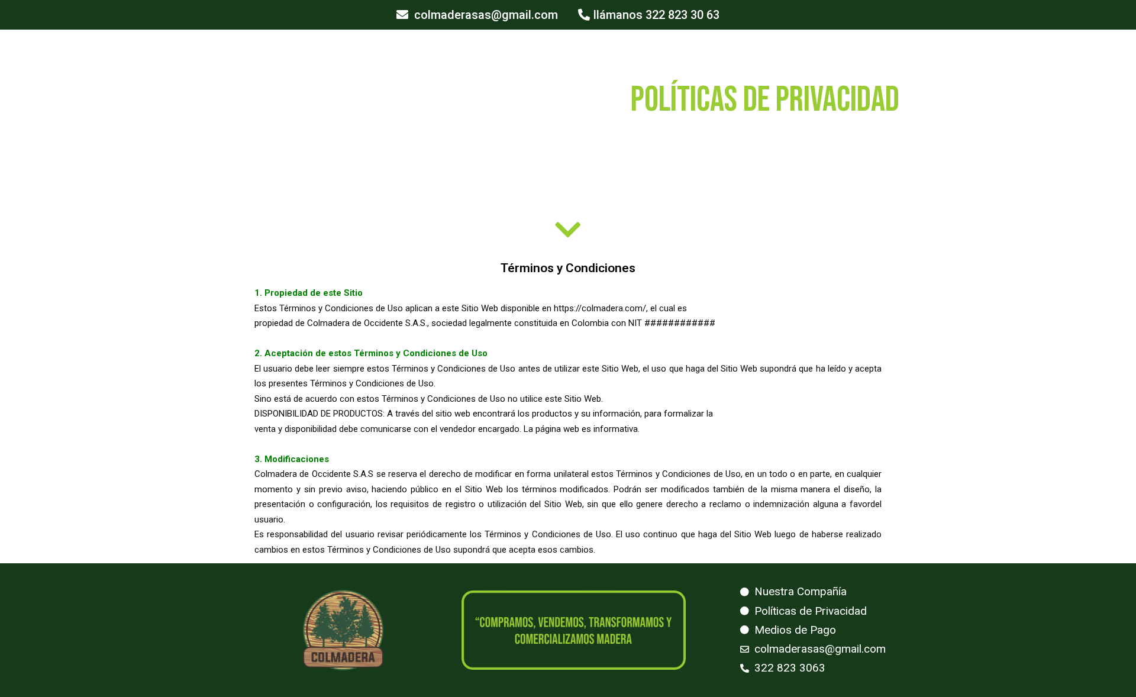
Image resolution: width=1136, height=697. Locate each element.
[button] (477, 15)
